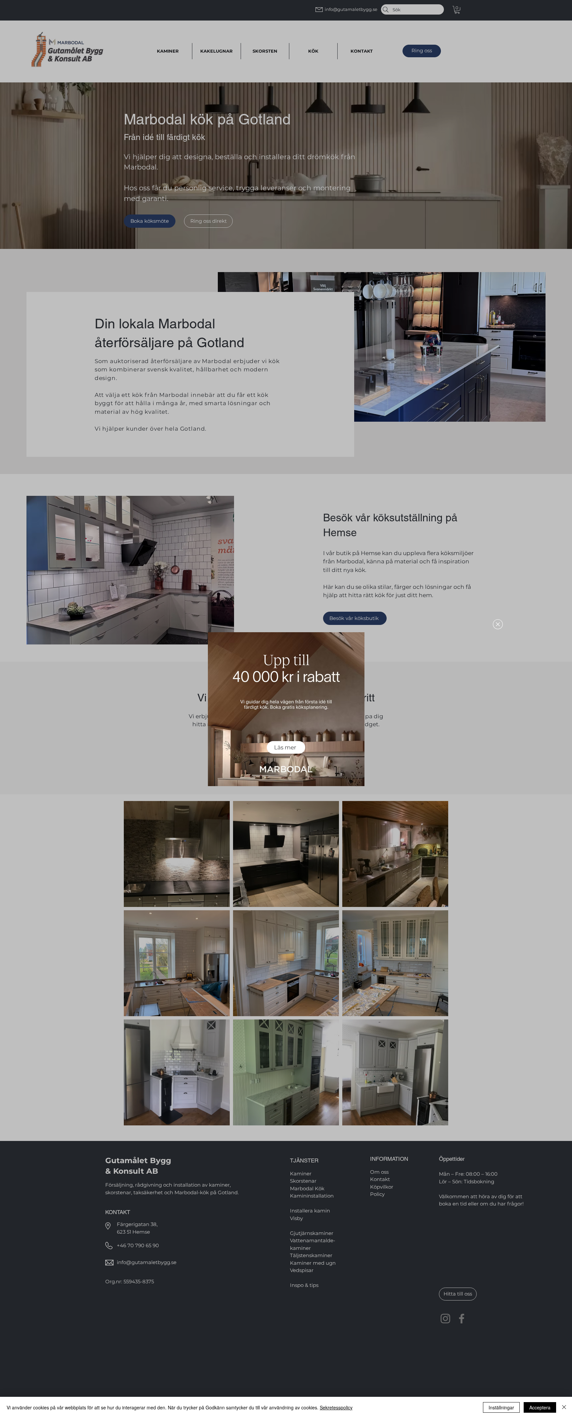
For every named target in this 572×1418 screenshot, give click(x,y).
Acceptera (539, 1407)
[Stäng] (564, 1407)
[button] (498, 624)
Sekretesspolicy (336, 1407)
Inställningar (501, 1407)
